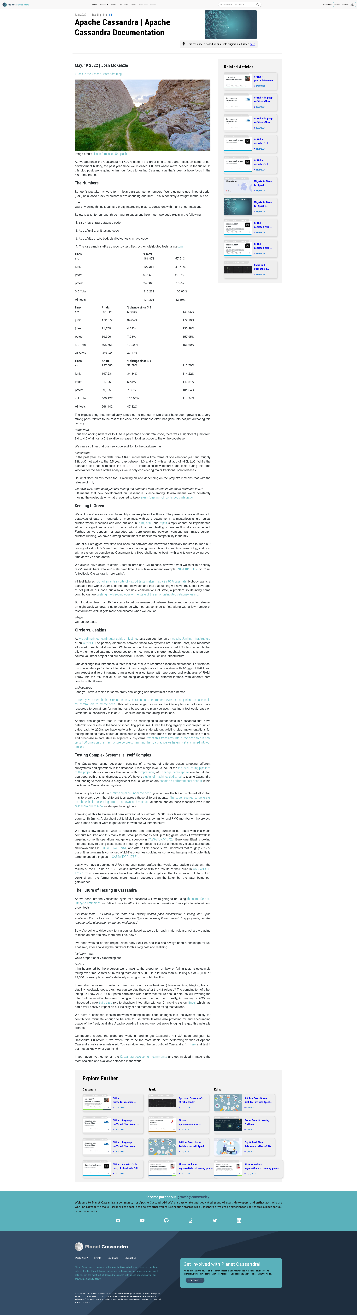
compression (146, 772)
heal (148, 523)
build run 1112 (188, 569)
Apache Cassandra (342, 4)
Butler (192, 1002)
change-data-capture (175, 772)
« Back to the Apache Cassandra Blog (98, 74)
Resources (143, 4)
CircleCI (88, 643)
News (113, 4)
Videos (153, 4)
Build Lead (105, 1002)
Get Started (195, 1280)
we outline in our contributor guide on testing (108, 639)
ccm (180, 246)
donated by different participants (181, 781)
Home (94, 4)
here (252, 44)
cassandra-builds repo (89, 806)
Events (103, 4)
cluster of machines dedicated (162, 777)
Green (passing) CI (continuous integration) (168, 497)
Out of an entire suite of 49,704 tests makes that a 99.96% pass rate (141, 581)
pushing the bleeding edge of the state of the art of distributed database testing (147, 594)
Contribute (327, 4)
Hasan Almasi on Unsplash (110, 154)
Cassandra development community (143, 1057)
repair (163, 523)
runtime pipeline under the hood (130, 793)
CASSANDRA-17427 (161, 839)
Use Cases (123, 4)
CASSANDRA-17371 (125, 857)
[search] (258, 5)
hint (141, 523)
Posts (133, 4)
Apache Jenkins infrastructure (191, 639)
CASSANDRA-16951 (113, 848)
